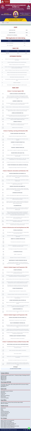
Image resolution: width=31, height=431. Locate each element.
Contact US (3, 394)
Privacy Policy (3, 396)
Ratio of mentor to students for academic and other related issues (18, 150)
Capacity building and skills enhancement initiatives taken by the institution (17, 279)
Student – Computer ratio (18, 254)
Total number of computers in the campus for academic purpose (17, 84)
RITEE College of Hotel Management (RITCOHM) (10, 426)
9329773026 (4, 377)
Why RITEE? (3, 392)
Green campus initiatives (17, 353)
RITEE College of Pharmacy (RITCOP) (8, 424)
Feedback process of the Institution (17, 127)
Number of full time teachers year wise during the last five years (17, 72)
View (27, 30)
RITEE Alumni (3, 408)
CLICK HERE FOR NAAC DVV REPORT (15, 368)
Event (2, 409)
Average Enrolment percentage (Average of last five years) (18, 136)
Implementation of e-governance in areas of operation (17, 320)
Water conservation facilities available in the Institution (17, 350)
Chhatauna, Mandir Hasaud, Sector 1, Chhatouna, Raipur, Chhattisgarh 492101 (15, 375)
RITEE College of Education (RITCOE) (7, 427)
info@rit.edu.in (3, 379)
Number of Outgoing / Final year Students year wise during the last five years (17, 70)
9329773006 (4, 376)
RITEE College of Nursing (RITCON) (7, 422)
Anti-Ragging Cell (4, 414)
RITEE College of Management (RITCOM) (8, 423)
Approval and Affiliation (5, 395)
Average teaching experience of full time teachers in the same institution (18, 162)
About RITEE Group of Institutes (7, 391)
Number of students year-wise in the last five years (17, 64)
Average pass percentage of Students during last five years (18, 167)
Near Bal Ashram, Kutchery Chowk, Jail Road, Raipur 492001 (12, 402)
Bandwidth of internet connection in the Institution (18, 257)
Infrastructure (3, 393)
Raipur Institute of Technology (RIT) (7, 420)
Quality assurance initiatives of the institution (17, 338)
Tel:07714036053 (5, 403)
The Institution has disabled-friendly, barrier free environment (17, 360)
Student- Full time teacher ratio (17, 144)
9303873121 (4, 386)
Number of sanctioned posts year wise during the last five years (17, 74)
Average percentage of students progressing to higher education (18, 294)
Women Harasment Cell (5, 412)
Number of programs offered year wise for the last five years (17, 62)
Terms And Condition (5, 397)
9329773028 (4, 378)
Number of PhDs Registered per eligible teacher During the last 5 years (17, 195)
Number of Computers (16, 82)
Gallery (2, 410)
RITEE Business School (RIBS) (6, 421)
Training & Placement (5, 411)
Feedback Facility (4, 415)
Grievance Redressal (4, 413)
